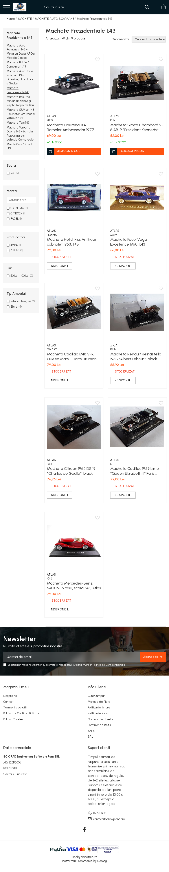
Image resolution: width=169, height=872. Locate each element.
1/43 (13, 173)
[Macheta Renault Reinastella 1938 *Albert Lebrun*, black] (137, 312)
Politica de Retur (98, 713)
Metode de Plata (99, 701)
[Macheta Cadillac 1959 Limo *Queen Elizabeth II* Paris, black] (137, 427)
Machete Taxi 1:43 (18, 122)
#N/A (14, 245)
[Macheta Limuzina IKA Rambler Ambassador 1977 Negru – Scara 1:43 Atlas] (74, 83)
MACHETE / (26, 19)
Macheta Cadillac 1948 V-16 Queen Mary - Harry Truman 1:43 (72, 356)
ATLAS (15, 250)
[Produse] (6, 7)
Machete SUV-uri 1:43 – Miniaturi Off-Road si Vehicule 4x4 (21, 113)
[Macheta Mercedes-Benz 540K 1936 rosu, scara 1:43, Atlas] (74, 541)
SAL (90, 736)
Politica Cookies (13, 719)
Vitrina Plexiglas (21, 301)
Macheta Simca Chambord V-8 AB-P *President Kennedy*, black (136, 127)
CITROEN (16, 213)
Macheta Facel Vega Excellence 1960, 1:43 (128, 242)
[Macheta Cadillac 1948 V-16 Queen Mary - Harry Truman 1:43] (74, 312)
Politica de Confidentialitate (109, 664)
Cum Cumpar (96, 695)
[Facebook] (84, 830)
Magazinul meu (16, 687)
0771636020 (100, 813)
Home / (12, 19)
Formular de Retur (99, 725)
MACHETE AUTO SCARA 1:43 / (55, 19)
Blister (15, 306)
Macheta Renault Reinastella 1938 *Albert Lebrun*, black (135, 356)
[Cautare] (147, 7)
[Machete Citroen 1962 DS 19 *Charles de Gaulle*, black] (74, 427)
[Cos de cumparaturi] (163, 7)
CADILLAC (17, 208)
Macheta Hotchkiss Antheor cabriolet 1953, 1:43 (71, 242)
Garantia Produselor (100, 719)
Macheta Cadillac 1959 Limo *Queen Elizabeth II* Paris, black (134, 471)
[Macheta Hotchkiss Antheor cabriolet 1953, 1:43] (74, 198)
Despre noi (10, 695)
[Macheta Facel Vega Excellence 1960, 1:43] (137, 198)
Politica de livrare (99, 707)
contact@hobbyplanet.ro (109, 819)
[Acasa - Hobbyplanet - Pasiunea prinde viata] (19, 7)
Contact (8, 701)
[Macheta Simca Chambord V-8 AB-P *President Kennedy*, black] (137, 83)
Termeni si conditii (15, 707)
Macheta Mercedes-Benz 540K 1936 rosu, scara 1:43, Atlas (74, 585)
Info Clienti (97, 687)
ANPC (91, 731)
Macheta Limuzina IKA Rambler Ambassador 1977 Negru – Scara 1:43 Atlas (70, 127)
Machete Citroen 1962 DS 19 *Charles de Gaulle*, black (71, 471)
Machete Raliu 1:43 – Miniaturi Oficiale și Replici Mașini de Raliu (21, 101)
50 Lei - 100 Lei (20, 275)
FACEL (15, 218)
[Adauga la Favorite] (97, 59)
